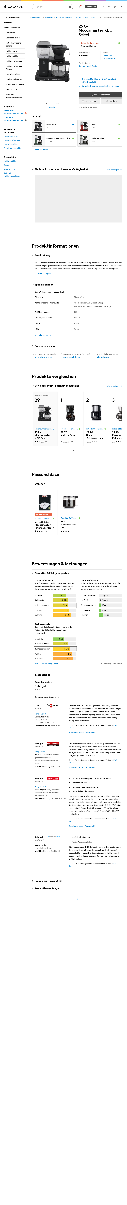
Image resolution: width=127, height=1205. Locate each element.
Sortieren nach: (41, 700)
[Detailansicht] (55, 609)
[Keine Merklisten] (115, 7)
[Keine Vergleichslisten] (109, 7)
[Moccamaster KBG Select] (45, 198)
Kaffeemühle (12, 56)
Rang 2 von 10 (41, 790)
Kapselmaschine (13, 74)
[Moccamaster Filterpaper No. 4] (45, 515)
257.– (83, 26)
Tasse (6, 165)
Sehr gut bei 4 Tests (88, 64)
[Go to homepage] (13, 7)
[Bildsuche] (70, 6)
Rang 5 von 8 (40, 717)
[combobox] (53, 700)
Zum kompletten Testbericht (82, 736)
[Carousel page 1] (71, 225)
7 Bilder (52, 107)
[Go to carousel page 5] (79, 225)
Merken (113, 101)
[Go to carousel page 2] (73, 225)
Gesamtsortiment (12, 17)
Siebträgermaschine (15, 84)
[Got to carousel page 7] (58, 103)
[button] (100, 80)
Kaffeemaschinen (12, 28)
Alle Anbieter (103, 360)
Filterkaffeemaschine (14, 44)
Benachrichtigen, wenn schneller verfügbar (101, 86)
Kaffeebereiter (13, 51)
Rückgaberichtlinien (43, 360)
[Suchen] (34, 6)
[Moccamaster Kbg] (70, 515)
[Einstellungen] (80, 7)
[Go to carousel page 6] (81, 225)
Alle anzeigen (113, 169)
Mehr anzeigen (41, 149)
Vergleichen (91, 101)
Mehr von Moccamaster (109, 55)
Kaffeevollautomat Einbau (14, 67)
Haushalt (8, 22)
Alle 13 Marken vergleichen (46, 667)
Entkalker (10, 33)
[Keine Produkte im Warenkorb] (121, 7)
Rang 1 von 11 (40, 755)
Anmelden (91, 6)
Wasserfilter (11, 89)
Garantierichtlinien (71, 360)
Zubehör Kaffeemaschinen (14, 96)
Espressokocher (13, 38)
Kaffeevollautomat (14, 61)
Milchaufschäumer (14, 79)
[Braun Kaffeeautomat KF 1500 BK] (96, 422)
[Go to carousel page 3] (75, 225)
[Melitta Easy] (70, 422)
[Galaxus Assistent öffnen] (103, 7)
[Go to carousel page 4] (77, 225)
